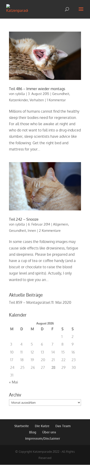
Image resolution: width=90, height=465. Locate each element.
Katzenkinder (18, 100)
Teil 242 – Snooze (24, 219)
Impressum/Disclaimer (42, 438)
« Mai (13, 382)
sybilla (20, 94)
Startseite (21, 426)
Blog (32, 432)
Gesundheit (60, 94)
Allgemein (60, 224)
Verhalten (37, 100)
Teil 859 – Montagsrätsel (29, 302)
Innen (32, 230)
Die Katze (42, 426)
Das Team (63, 426)
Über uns (49, 432)
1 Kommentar (56, 100)
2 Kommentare (50, 230)
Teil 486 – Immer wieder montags (37, 88)
